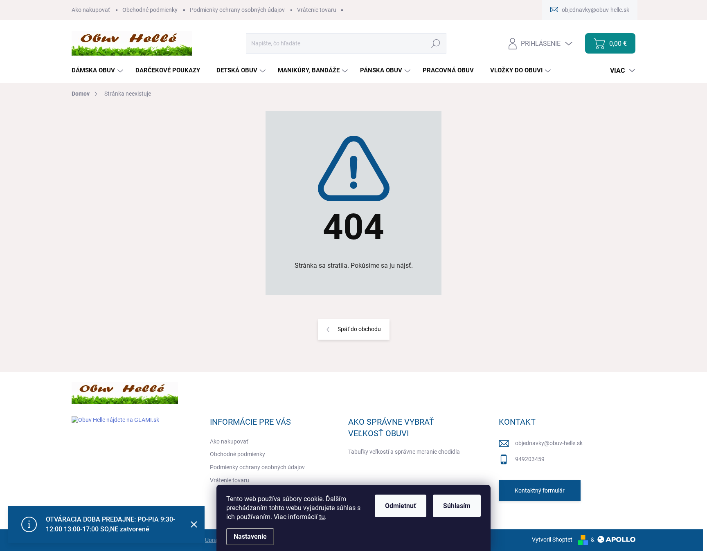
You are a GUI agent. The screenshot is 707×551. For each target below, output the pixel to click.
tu (322, 517)
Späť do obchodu (359, 329)
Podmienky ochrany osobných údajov (237, 10)
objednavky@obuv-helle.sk (549, 443)
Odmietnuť (400, 506)
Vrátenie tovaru (316, 10)
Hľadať (436, 43)
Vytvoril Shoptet (552, 539)
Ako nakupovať (91, 10)
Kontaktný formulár (540, 490)
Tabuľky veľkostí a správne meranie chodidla (404, 451)
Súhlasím (457, 506)
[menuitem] (98, 70)
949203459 (530, 459)
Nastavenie (250, 536)
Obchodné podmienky (150, 10)
